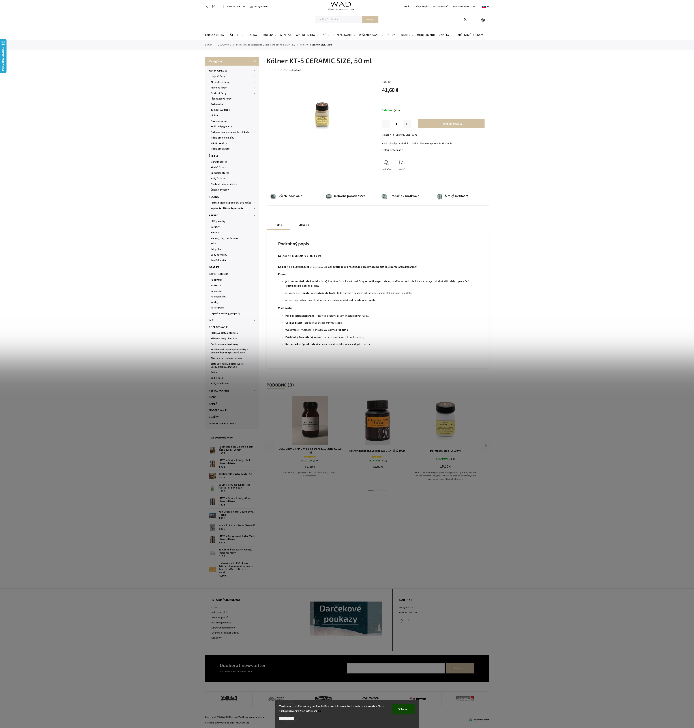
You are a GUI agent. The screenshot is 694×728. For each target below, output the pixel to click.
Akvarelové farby (220, 82)
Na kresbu (216, 285)
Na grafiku (216, 291)
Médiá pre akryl (219, 143)
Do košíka (301, 422)
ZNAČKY (214, 417)
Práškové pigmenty (221, 126)
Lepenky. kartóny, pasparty (225, 313)
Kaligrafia (216, 249)
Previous (270, 445)
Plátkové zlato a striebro (224, 333)
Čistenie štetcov (220, 190)
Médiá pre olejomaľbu (222, 138)
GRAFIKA (214, 267)
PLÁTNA (214, 197)
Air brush (215, 115)
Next (485, 445)
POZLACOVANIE (218, 327)
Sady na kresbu (219, 255)
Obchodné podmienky (223, 628)
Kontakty (216, 638)
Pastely (215, 232)
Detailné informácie (392, 150)
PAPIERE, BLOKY (218, 274)
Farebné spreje (219, 121)
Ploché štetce (218, 167)
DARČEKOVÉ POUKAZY (222, 423)
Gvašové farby (218, 93)
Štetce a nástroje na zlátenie (226, 358)
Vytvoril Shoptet (481, 719)
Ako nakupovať (439, 6)
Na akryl (215, 302)
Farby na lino (217, 104)
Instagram (214, 6)
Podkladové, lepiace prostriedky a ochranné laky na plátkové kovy (229, 351)
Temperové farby (220, 110)
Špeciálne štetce (220, 173)
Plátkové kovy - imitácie (224, 338)
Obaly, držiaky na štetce (224, 184)
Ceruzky (215, 227)
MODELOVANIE (218, 410)
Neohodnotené (292, 70)
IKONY (213, 397)
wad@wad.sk (406, 607)
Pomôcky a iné (218, 260)
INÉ (211, 320)
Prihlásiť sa (460, 668)
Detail (319, 422)
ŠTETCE (214, 156)
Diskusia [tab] (304, 225)
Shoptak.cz (244, 722)
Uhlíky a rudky (218, 221)
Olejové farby (218, 76)
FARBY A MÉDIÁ (218, 71)
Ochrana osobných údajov (225, 633)
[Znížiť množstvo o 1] (386, 124)
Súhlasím (403, 709)
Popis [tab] (278, 225)
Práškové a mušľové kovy (224, 344)
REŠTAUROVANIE (219, 391)
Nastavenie (286, 718)
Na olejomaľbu (218, 297)
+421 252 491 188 (408, 612)
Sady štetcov (218, 178)
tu (319, 711)
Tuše (213, 243)
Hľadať (370, 19)
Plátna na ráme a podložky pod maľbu (231, 203)
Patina (214, 372)
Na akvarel (216, 280)
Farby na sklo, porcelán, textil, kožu (230, 132)
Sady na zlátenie (220, 383)
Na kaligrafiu (217, 308)
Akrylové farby (219, 88)
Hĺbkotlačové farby (221, 99)
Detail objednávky (460, 6)
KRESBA (213, 215)
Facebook (207, 6)
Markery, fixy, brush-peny (224, 238)
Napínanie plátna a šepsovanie (227, 208)
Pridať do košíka (451, 123)
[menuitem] (216, 35)
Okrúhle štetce (219, 162)
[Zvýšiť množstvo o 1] (407, 124)
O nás (407, 6)
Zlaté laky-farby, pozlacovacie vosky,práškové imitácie (227, 365)
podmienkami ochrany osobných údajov (273, 671)
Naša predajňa (421, 6)
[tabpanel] (310, 441)
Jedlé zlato (217, 378)
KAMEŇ (213, 404)
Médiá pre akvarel (220, 149)
